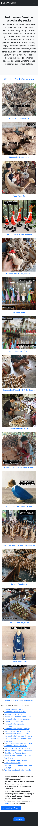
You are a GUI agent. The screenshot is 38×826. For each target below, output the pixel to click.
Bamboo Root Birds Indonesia (15, 746)
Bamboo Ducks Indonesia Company (18, 736)
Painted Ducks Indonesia (14, 721)
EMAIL (7, 803)
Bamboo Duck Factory (11, 808)
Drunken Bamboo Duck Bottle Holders (19, 467)
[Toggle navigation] (34, 3)
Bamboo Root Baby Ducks (19, 623)
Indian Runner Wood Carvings (15, 760)
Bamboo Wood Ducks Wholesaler (17, 748)
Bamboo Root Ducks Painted (19, 118)
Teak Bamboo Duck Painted (15, 714)
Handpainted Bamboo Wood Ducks (18, 716)
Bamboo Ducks (19, 312)
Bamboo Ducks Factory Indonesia (19, 273)
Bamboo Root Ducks (19, 584)
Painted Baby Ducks (19, 661)
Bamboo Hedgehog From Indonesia (18, 743)
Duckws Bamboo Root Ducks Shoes (18, 751)
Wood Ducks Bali (19, 196)
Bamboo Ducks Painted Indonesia (19, 235)
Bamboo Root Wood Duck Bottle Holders (19, 390)
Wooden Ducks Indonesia (19, 79)
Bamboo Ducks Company (19, 157)
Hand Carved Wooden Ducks (15, 753)
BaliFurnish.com (8, 2)
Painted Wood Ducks (12, 763)
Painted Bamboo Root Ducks (15, 709)
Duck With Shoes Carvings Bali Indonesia (19, 545)
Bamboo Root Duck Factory (19, 351)
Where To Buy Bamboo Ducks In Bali (19, 700)
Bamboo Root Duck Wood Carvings (19, 506)
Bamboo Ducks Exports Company (17, 729)
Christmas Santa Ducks (19, 429)
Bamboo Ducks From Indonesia (16, 733)
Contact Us (19, 819)
